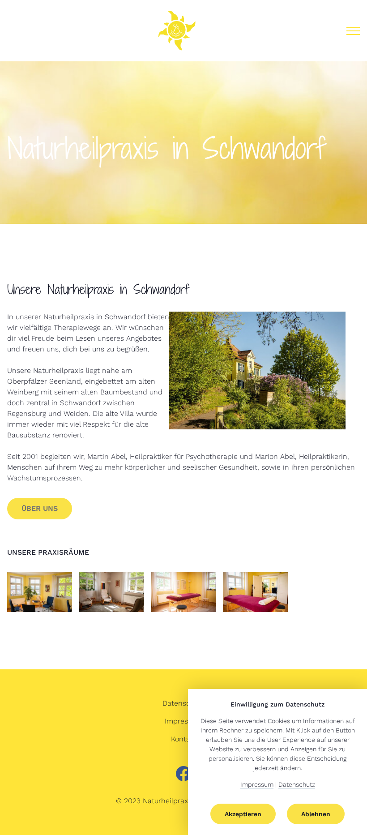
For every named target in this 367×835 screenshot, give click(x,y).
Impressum (183, 721)
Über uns (39, 508)
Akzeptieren (243, 814)
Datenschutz (183, 703)
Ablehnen (315, 814)
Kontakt (183, 739)
